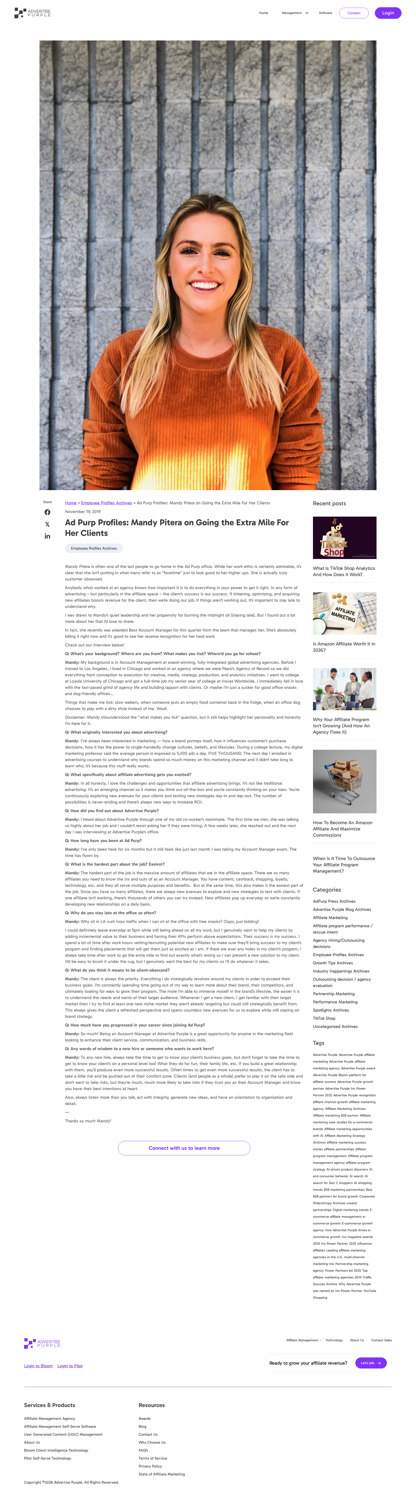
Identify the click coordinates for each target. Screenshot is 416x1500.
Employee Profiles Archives (106, 503)
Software (325, 13)
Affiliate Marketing (330, 917)
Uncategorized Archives (335, 1026)
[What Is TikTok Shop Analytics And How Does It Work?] (345, 537)
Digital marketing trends (351, 1210)
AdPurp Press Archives (334, 901)
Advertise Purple (325, 1055)
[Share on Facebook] (47, 512)
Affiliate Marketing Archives (345, 1109)
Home (263, 13)
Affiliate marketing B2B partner (335, 1115)
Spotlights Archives (331, 1010)
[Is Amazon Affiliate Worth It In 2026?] (345, 613)
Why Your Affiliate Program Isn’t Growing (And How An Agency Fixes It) (341, 726)
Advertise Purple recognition (354, 1095)
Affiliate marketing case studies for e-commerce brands (342, 1122)
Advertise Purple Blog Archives (342, 909)
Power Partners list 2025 (343, 1271)
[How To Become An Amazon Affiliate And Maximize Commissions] (345, 781)
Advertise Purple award (358, 1068)
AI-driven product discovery (347, 1169)
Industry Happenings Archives (341, 971)
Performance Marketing (335, 1002)
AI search (357, 1176)
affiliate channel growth (330, 1102)
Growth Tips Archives (333, 963)
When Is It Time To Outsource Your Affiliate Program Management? (344, 864)
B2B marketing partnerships (344, 1190)
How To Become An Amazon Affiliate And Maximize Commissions (342, 829)
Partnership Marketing (334, 993)
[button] (307, 13)
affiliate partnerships (339, 1149)
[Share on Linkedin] (47, 536)
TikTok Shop (324, 1018)
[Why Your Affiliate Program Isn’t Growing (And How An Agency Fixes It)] (345, 688)
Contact (354, 13)
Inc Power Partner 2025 (338, 1244)
